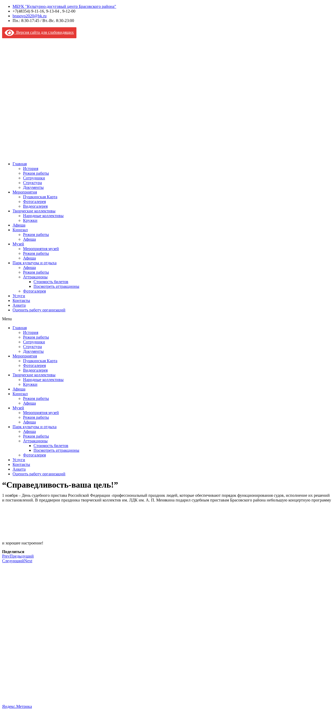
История (30, 168)
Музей (18, 244)
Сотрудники (34, 178)
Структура (32, 182)
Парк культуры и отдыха (35, 263)
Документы (33, 187)
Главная (20, 164)
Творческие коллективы (34, 211)
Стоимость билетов (51, 281)
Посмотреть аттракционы (56, 286)
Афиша (19, 225)
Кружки (30, 220)
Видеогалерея (35, 206)
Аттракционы (35, 277)
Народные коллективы (43, 215)
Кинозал (20, 230)
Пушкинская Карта (40, 197)
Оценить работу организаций (39, 310)
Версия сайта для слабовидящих (44, 32)
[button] (167, 319)
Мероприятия (25, 192)
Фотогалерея (34, 201)
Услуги (19, 296)
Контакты (21, 300)
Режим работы (36, 173)
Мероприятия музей (41, 248)
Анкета (19, 305)
